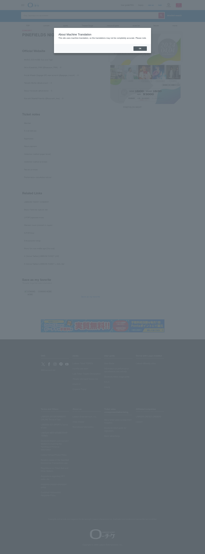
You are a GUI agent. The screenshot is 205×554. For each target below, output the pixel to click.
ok (140, 49)
